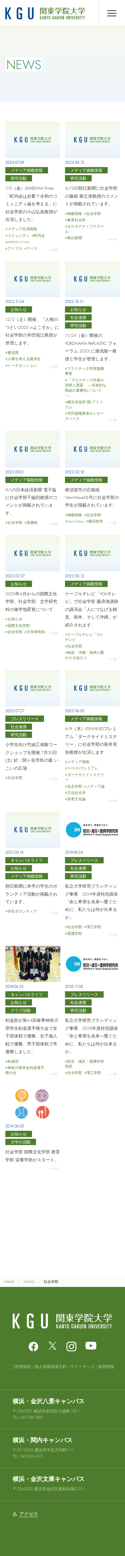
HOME (9, 1281)
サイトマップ (82, 1367)
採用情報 (106, 1367)
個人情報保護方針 (51, 1367)
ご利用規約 (21, 1367)
